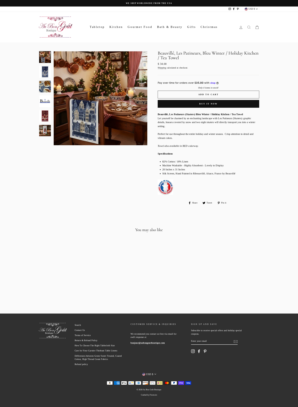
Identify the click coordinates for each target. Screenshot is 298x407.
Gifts (191, 27)
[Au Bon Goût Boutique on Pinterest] (205, 351)
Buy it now (208, 104)
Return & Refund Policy (86, 340)
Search (78, 325)
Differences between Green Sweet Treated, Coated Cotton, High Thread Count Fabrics (98, 358)
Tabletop (97, 27)
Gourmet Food (140, 27)
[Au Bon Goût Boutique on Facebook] (199, 351)
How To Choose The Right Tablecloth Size (95, 345)
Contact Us (80, 330)
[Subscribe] (236, 341)
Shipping (162, 68)
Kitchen (116, 27)
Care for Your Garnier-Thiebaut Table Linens (96, 350)
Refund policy (81, 364)
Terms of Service (83, 335)
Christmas (209, 27)
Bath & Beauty (170, 27)
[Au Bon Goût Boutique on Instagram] (193, 351)
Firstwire (153, 395)
